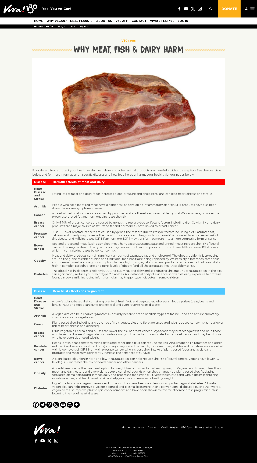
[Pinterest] (49, 405)
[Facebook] (36, 405)
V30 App (122, 21)
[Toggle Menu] (252, 9)
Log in (183, 21)
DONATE (229, 9)
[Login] (246, 8)
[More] (77, 405)
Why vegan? (57, 21)
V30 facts (50, 26)
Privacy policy (203, 427)
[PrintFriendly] (70, 405)
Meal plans (79, 21)
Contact (139, 21)
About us (104, 21)
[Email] (63, 405)
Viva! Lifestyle (162, 21)
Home (38, 21)
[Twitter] (43, 405)
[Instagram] (56, 405)
